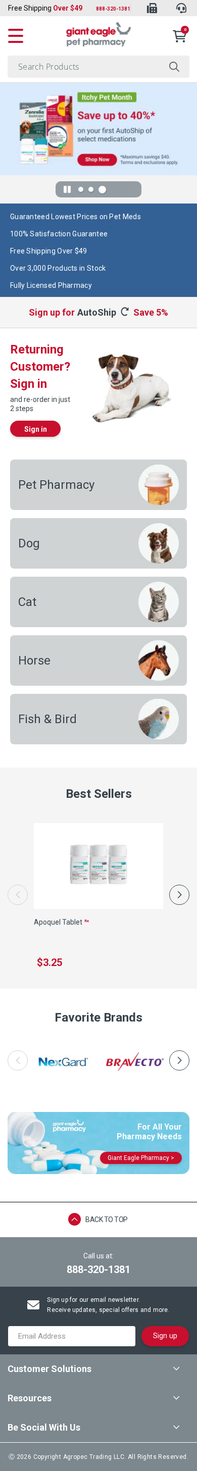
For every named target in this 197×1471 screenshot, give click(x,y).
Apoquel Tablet (61, 922)
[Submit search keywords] (174, 67)
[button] (179, 895)
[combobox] (98, 67)
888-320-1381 (113, 9)
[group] (62, 1061)
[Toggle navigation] (16, 34)
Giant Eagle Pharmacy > (141, 1157)
